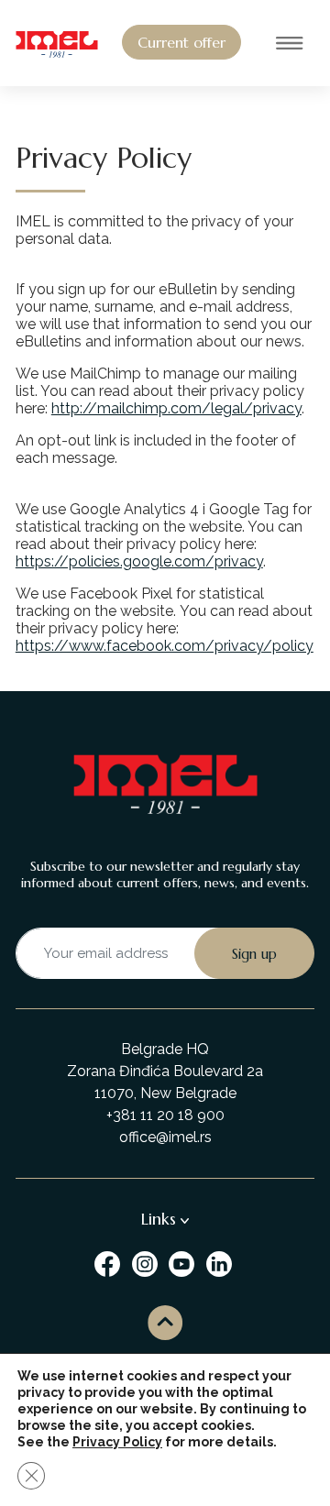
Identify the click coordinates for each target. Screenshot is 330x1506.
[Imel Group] (109, 1263)
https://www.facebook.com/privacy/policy (165, 645)
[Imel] (57, 43)
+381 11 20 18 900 (165, 1115)
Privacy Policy (117, 1442)
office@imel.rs (165, 1137)
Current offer (182, 42)
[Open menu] (289, 44)
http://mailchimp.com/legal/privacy (176, 408)
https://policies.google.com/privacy (139, 561)
